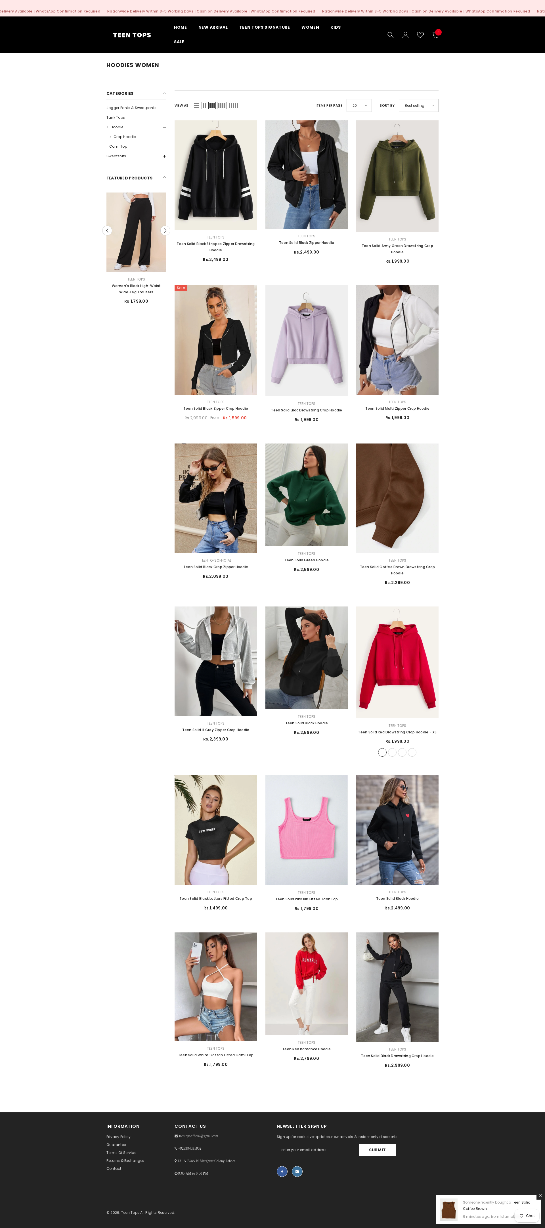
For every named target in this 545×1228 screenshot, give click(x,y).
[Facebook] (282, 1171)
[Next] (165, 230)
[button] (136, 127)
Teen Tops (136, 279)
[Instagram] (297, 1171)
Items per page (329, 105)
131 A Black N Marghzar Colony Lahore (207, 1161)
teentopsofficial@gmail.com (198, 1136)
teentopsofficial (216, 560)
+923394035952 (190, 1148)
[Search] (390, 35)
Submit (377, 1150)
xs (382, 752)
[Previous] (107, 230)
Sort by (387, 105)
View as (181, 105)
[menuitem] (136, 108)
